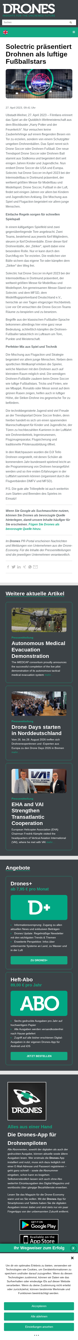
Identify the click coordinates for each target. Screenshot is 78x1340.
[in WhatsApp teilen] (30, 567)
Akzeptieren (39, 1306)
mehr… (49, 674)
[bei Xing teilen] (24, 567)
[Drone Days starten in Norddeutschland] (39, 705)
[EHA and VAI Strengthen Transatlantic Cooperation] (39, 782)
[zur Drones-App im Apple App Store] (39, 1239)
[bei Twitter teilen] (13, 567)
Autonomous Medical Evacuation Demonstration (38, 649)
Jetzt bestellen (39, 1056)
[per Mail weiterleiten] (35, 567)
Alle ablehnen (39, 1316)
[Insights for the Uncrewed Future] (27, 8)
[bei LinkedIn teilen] (19, 567)
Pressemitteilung (22, 637)
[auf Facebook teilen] (8, 567)
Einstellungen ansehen (39, 1326)
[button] (72, 1258)
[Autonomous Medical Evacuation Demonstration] (39, 621)
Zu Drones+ (39, 960)
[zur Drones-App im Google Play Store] (39, 1224)
